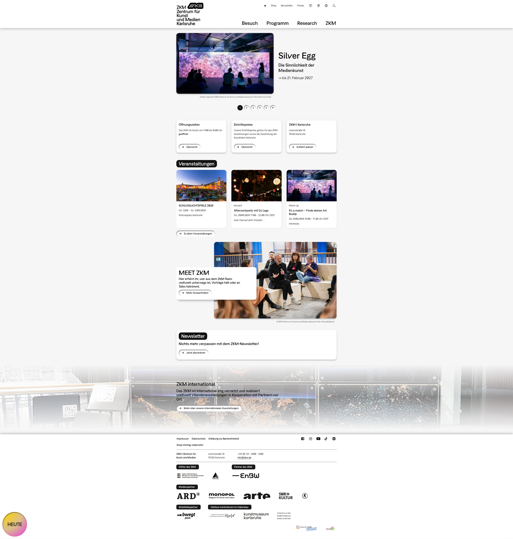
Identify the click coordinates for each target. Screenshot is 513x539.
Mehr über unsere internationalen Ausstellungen (211, 408)
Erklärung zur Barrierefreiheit (224, 438)
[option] (256, 66)
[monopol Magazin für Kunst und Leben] (221, 496)
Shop (273, 5)
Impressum (183, 438)
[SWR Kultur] (286, 495)
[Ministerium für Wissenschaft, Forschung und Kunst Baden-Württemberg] (190, 475)
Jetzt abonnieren (195, 352)
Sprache (326, 5)
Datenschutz (198, 438)
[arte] (257, 495)
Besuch (250, 23)
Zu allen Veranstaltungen (198, 233)
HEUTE (14, 524)
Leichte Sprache (310, 5)
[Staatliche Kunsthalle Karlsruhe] (283, 516)
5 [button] (266, 107)
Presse (300, 5)
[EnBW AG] (245, 475)
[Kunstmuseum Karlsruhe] (256, 516)
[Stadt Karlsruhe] (215, 475)
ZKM (331, 23)
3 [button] (253, 107)
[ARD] (188, 495)
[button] (275, 280)
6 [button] (273, 107)
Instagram (310, 439)
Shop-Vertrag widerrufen (190, 445)
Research (307, 23)
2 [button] (246, 107)
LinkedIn (334, 439)
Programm (278, 23)
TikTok (326, 439)
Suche (334, 5)
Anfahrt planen (304, 147)
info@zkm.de (244, 457)
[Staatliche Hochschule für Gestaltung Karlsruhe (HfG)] (222, 515)
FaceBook (302, 439)
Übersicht (191, 147)
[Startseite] (193, 14)
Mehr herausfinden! (197, 292)
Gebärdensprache (318, 5)
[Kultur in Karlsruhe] (304, 495)
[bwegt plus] (186, 516)
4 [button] (260, 107)
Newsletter (287, 5)
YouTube (318, 439)
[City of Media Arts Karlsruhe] (330, 528)
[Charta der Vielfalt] (306, 528)
